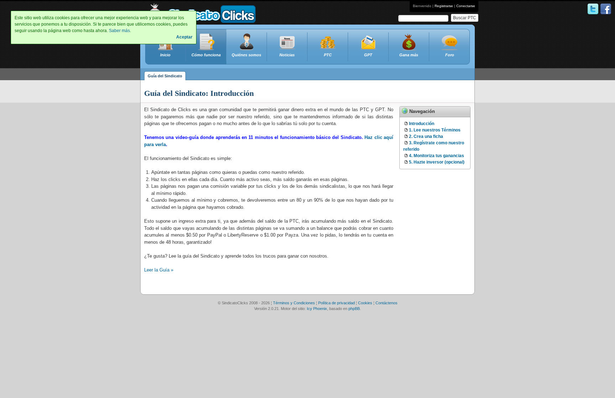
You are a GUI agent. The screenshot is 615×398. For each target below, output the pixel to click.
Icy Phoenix (317, 308)
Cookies (365, 303)
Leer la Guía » (158, 270)
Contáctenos (386, 303)
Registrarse (444, 6)
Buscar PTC (464, 17)
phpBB (354, 308)
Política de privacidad (336, 303)
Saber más (119, 30)
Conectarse (465, 6)
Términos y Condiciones (294, 303)
